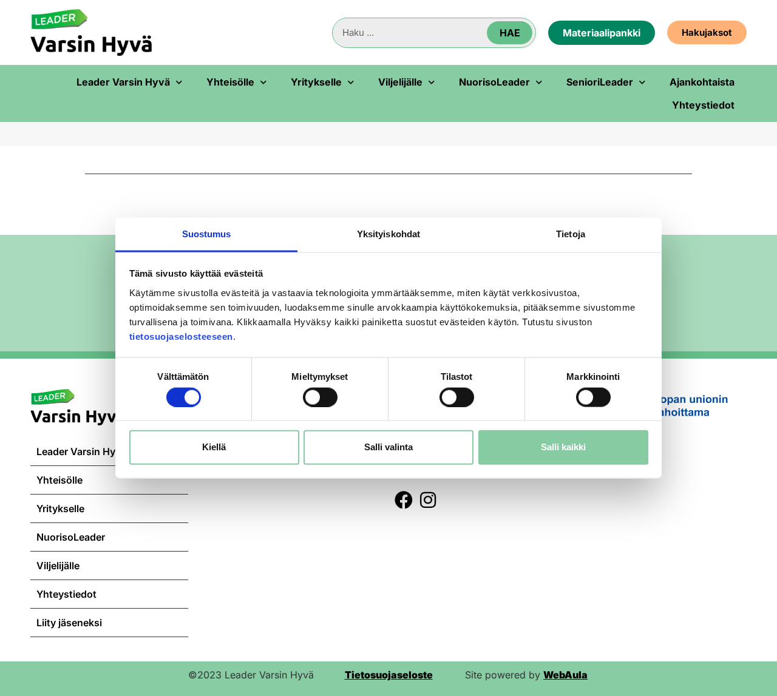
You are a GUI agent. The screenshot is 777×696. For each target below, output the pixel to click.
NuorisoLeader (494, 82)
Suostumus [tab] (206, 233)
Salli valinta (388, 447)
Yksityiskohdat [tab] (388, 233)
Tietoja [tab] (570, 233)
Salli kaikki (563, 447)
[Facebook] (404, 500)
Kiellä (214, 447)
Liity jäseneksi (69, 623)
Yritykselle (316, 82)
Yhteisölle (230, 82)
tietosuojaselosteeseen (181, 336)
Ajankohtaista (702, 82)
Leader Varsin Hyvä (123, 82)
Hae (510, 33)
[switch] (320, 397)
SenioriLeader (599, 82)
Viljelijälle (400, 82)
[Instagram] (428, 500)
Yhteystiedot (703, 105)
